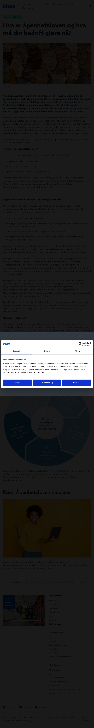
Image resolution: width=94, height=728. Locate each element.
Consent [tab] (16, 351)
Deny (17, 383)
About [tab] (77, 351)
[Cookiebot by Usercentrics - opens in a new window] (80, 344)
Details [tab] (47, 351)
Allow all (76, 383)
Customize (45, 383)
